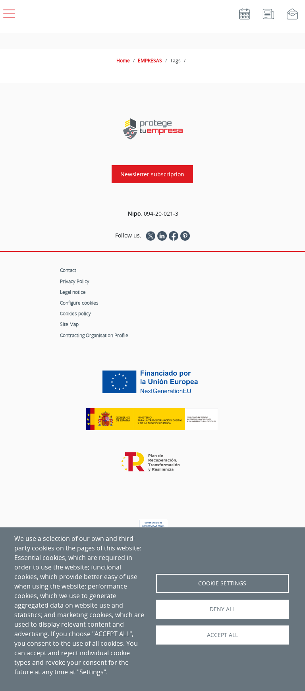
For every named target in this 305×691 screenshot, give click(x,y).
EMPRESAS (150, 60)
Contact (68, 270)
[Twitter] (150, 235)
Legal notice (73, 292)
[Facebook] (173, 235)
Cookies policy (75, 313)
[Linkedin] (162, 235)
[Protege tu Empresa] (153, 128)
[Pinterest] (185, 235)
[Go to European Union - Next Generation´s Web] (152, 385)
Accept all (222, 635)
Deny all (222, 609)
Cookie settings (222, 583)
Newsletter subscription (152, 174)
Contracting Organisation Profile (94, 335)
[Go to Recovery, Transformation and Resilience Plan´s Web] (152, 465)
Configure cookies (79, 302)
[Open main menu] (8, 12)
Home (123, 60)
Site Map (69, 324)
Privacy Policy (74, 281)
